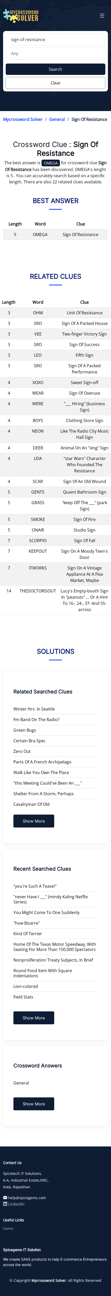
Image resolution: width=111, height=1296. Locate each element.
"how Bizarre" (26, 923)
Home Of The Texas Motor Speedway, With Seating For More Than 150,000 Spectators (54, 947)
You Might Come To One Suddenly (46, 912)
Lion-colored (25, 986)
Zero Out (22, 751)
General (57, 119)
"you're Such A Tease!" (35, 886)
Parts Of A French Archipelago (42, 761)
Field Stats (23, 997)
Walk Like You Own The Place (41, 772)
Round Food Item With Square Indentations (42, 973)
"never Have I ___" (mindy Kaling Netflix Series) (50, 899)
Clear (56, 83)
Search (55, 69)
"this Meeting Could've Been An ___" (47, 783)
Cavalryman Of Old (31, 804)
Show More (34, 821)
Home (8, 1228)
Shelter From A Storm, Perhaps (43, 793)
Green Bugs (24, 730)
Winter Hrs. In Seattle (34, 709)
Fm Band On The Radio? (36, 719)
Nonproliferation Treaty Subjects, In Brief (53, 960)
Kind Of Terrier (27, 933)
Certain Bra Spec (29, 740)
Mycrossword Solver (23, 119)
